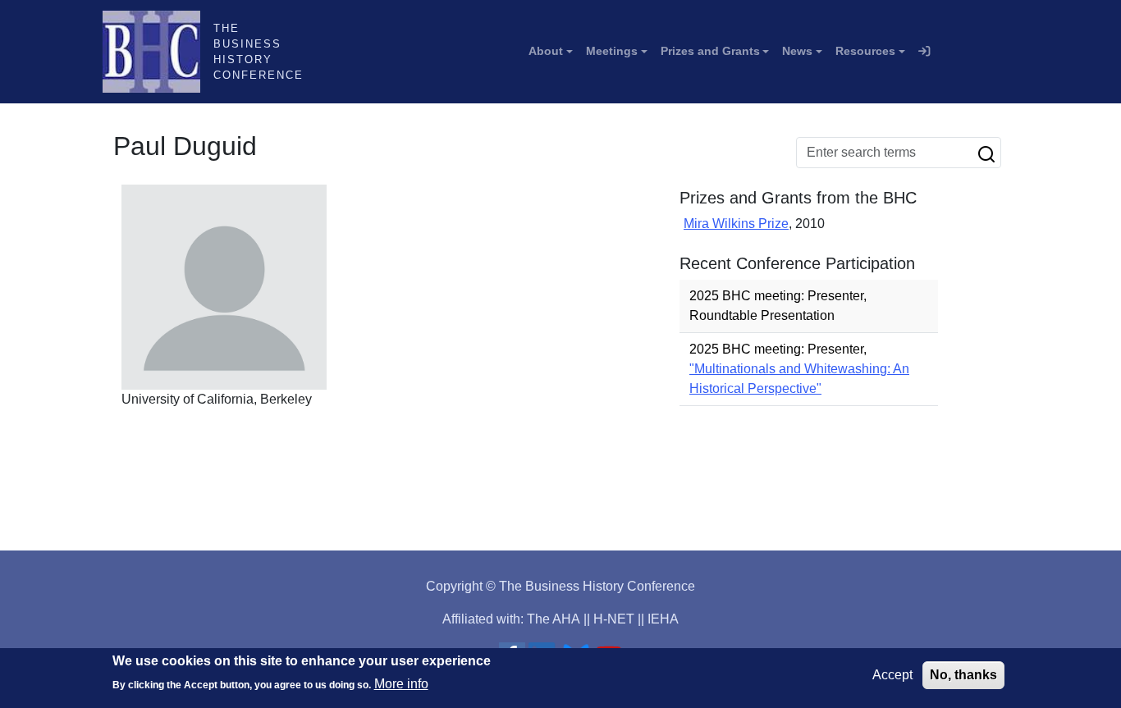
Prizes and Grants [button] (710, 50)
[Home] (158, 52)
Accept (892, 675)
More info (401, 684)
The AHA (553, 619)
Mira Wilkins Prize (736, 224)
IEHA (663, 619)
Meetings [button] (612, 50)
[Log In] (924, 51)
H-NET (613, 619)
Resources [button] (865, 50)
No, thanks (963, 675)
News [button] (797, 50)
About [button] (545, 50)
